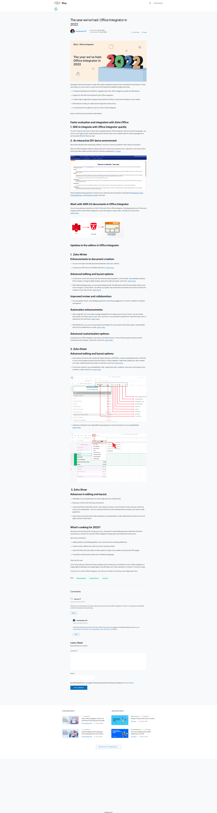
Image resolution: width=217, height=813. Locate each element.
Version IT (77, 599)
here (143, 567)
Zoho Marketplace (136, 729)
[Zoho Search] (150, 3)
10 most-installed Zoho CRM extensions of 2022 (141, 733)
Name (72, 673)
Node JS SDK (83, 133)
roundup (105, 578)
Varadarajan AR (80, 31)
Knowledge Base (76, 195)
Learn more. (74, 213)
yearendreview (94, 578)
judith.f (135, 736)
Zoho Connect (135, 716)
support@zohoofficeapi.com (82, 629)
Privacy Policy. (129, 683)
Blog (64, 3)
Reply (73, 613)
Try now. (118, 151)
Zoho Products (158, 3)
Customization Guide (90, 195)
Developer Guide (137, 193)
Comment (73, 651)
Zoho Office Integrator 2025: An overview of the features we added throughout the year (93, 720)
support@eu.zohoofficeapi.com (102, 629)
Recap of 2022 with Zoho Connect (143, 718)
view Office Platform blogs (107, 747)
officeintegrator (81, 578)
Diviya (134, 721)
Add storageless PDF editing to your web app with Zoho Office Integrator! (92, 733)
